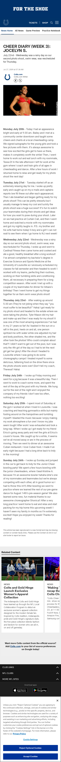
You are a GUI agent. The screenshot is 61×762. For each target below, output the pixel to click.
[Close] (57, 700)
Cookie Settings (30, 739)
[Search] (51, 23)
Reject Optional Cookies (30, 748)
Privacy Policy (19, 734)
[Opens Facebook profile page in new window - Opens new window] (15, 80)
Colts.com (18, 74)
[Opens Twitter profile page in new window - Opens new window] (20, 80)
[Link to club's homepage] (5, 21)
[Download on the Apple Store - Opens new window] (19, 690)
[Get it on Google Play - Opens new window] (40, 691)
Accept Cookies (30, 756)
